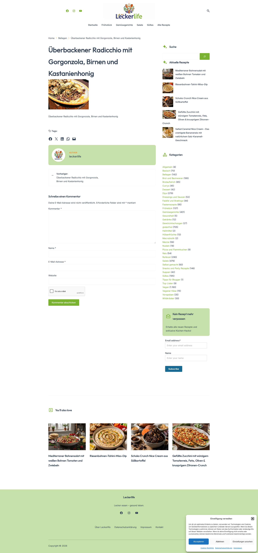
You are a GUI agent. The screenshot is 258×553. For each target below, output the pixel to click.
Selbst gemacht (170, 264)
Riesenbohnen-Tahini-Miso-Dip (191, 84)
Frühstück (167, 208)
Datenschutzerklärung (223, 548)
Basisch (166, 170)
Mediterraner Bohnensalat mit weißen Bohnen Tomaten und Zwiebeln (190, 74)
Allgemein (167, 167)
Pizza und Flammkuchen (174, 249)
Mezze (165, 242)
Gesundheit (168, 215)
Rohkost (166, 257)
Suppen (166, 272)
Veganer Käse (169, 291)
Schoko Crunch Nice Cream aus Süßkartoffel (149, 458)
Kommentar (55, 208)
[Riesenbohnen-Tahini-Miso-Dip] (167, 88)
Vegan (165, 287)
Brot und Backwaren (172, 178)
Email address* (173, 340)
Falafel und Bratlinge (172, 200)
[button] (252, 518)
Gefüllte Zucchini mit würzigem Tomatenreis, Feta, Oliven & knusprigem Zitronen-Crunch (190, 460)
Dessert (166, 189)
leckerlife (75, 156)
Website (52, 275)
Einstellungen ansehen (242, 541)
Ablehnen (220, 541)
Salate (165, 260)
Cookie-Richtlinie (207, 548)
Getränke (167, 219)
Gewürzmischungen (172, 223)
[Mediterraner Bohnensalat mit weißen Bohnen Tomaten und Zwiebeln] (167, 74)
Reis (164, 253)
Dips (164, 193)
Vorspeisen (168, 294)
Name (52, 248)
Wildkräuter (168, 298)
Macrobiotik (168, 238)
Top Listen (167, 283)
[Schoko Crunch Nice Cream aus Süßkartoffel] (167, 102)
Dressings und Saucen (173, 197)
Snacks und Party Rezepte (175, 268)
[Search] (205, 56)
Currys (165, 185)
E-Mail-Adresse (57, 261)
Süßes (165, 275)
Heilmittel (167, 230)
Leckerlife (129, 497)
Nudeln (166, 245)
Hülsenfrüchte (169, 234)
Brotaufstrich (168, 182)
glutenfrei (167, 227)
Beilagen (166, 174)
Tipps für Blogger (171, 279)
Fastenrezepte (169, 204)
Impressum (238, 548)
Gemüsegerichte (170, 212)
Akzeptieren (198, 541)
